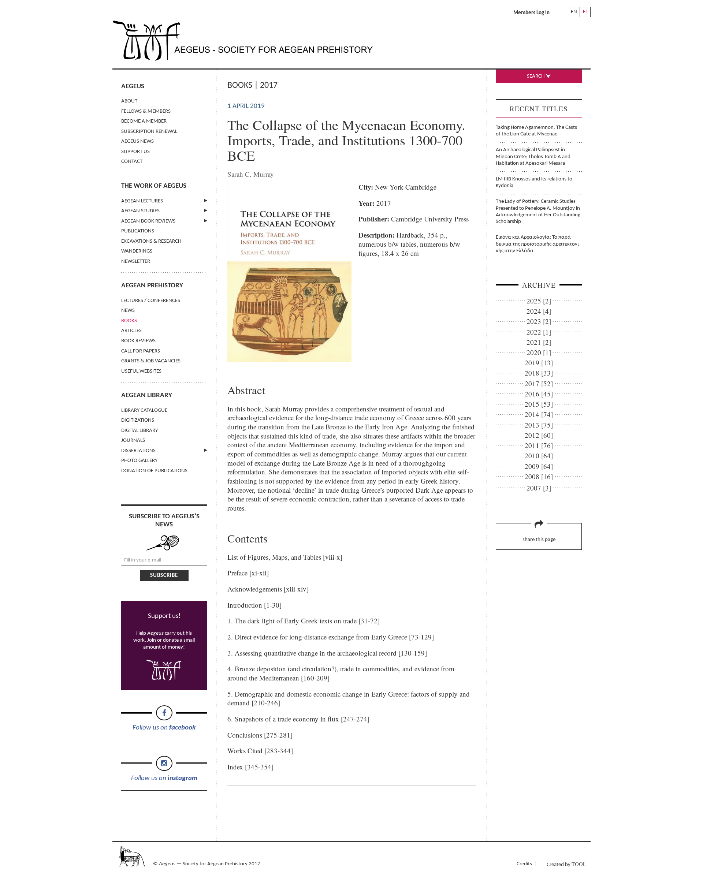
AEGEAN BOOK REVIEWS (148, 221)
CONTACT (131, 161)
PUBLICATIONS (137, 231)
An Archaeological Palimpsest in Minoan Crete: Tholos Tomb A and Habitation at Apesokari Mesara (533, 156)
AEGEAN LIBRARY (146, 395)
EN (574, 12)
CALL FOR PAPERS (140, 351)
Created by (566, 864)
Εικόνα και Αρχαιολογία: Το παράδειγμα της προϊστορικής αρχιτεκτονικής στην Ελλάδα (538, 244)
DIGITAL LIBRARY (139, 430)
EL (585, 12)
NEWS (128, 310)
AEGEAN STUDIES (140, 211)
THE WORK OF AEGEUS (153, 186)
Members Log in (531, 13)
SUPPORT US (135, 151)
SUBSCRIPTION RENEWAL (149, 131)
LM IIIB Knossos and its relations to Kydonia (534, 182)
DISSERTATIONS (138, 451)
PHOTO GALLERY (139, 460)
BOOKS (129, 321)
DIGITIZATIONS (137, 420)
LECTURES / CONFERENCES (150, 300)
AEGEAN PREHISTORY (152, 285)
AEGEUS (132, 86)
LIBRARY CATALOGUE (144, 410)
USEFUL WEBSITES (141, 371)
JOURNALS (133, 440)
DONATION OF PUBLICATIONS (154, 471)
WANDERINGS (136, 251)
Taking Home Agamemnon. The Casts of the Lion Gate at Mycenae (536, 131)
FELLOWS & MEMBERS (146, 111)
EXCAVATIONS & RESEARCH (151, 241)
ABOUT (129, 101)
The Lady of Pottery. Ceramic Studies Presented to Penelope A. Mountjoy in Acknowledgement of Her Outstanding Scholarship (538, 211)
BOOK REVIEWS (138, 341)
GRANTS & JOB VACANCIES (151, 361)
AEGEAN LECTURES (142, 201)
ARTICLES (131, 330)
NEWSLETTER (135, 261)
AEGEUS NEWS (137, 141)
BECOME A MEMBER (144, 121)
